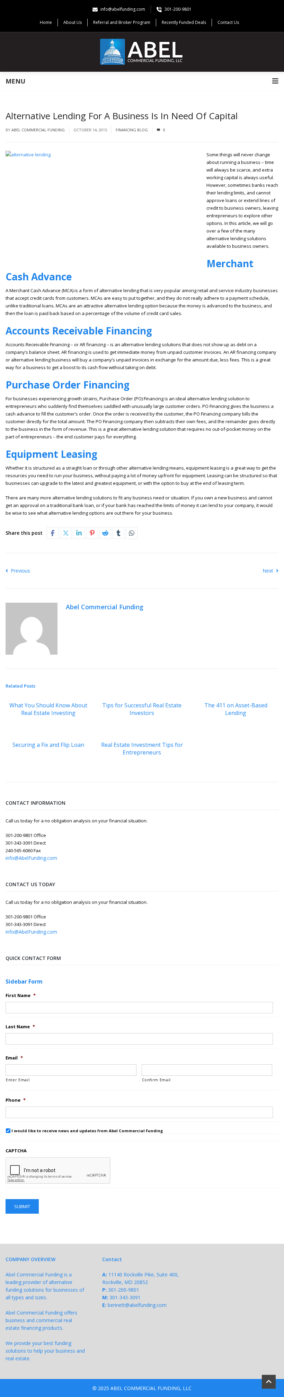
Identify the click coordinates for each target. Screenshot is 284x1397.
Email (14, 1058)
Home (46, 22)
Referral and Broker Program (121, 22)
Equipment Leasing (51, 454)
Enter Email (17, 1079)
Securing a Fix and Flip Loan (48, 745)
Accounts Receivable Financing (79, 330)
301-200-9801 (123, 1289)
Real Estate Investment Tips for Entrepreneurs (142, 748)
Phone (16, 1100)
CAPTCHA (16, 1151)
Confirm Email (156, 1079)
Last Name (20, 1027)
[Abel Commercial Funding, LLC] (142, 52)
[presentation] (58, 1170)
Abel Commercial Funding (38, 129)
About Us (72, 22)
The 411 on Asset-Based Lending (235, 709)
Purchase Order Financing (68, 384)
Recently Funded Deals (184, 22)
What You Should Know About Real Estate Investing (48, 709)
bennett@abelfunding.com (137, 1305)
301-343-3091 (125, 1297)
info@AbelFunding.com (31, 858)
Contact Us (228, 22)
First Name (21, 995)
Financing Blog (132, 129)
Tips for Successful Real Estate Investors (141, 709)
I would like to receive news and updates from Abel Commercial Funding (87, 1130)
